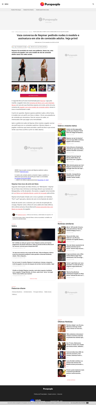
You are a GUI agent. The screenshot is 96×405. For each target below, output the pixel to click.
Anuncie (60, 394)
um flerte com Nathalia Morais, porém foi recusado (30, 193)
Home (13, 31)
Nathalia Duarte (22, 214)
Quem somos (52, 394)
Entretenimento (28, 292)
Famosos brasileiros (17, 292)
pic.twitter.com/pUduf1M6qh (23, 178)
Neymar (30, 31)
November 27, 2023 (43, 180)
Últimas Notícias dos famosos (21, 31)
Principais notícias (38, 292)
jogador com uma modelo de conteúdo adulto (34, 107)
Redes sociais (47, 292)
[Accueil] (50, 4)
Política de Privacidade (40, 394)
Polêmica (14, 294)
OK (87, 403)
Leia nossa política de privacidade (78, 403)
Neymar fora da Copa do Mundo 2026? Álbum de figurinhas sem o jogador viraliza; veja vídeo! (73, 158)
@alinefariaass (24, 172)
